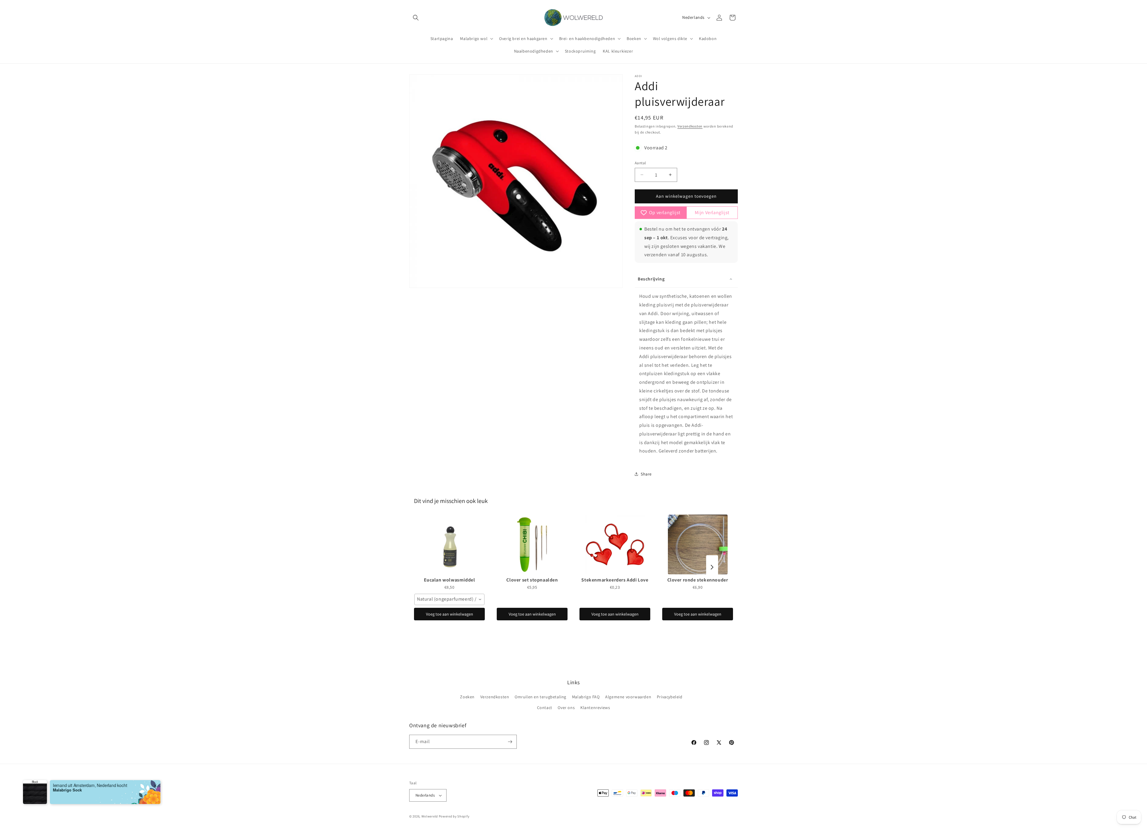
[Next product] (712, 567)
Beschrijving (651, 279)
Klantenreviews (595, 707)
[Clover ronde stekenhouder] (698, 544)
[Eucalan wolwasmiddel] (449, 544)
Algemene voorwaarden (628, 696)
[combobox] (449, 599)
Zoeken (467, 696)
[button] (415, 17)
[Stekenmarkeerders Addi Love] (615, 544)
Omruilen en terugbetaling (540, 696)
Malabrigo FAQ (586, 696)
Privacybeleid (670, 696)
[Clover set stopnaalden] (532, 544)
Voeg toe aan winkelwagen (449, 614)
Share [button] (646, 474)
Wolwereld (429, 816)
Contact (544, 707)
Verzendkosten (690, 126)
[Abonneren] (509, 742)
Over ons (566, 707)
